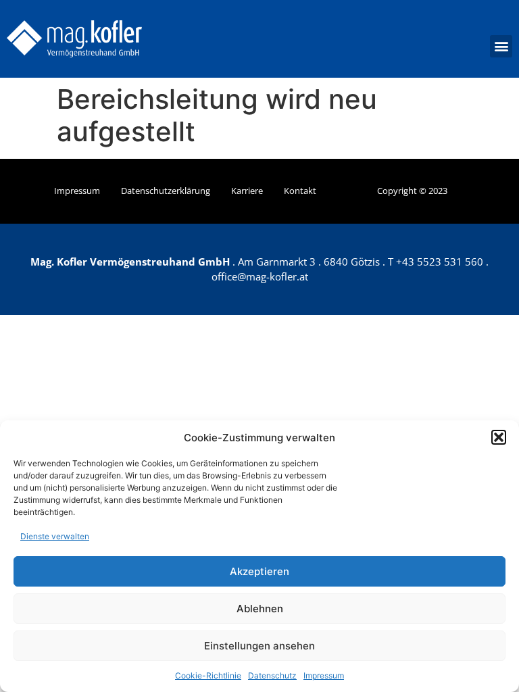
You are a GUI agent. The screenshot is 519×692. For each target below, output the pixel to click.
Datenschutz (272, 675)
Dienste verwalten (54, 536)
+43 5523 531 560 (439, 261)
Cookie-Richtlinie (208, 675)
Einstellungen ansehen (259, 645)
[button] (498, 437)
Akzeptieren (259, 571)
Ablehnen (260, 608)
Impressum (323, 675)
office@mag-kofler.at (260, 276)
